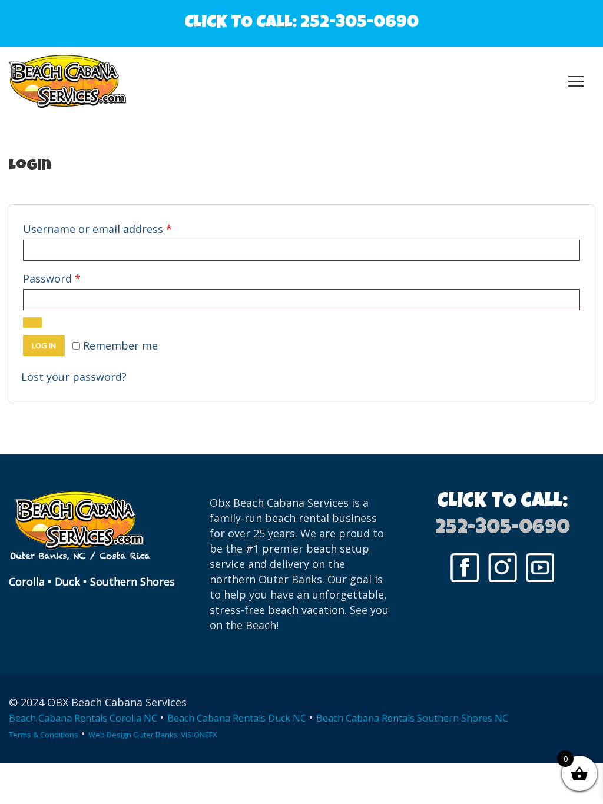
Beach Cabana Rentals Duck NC (236, 718)
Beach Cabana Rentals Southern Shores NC (412, 718)
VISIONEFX (199, 734)
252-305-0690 (359, 23)
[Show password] (32, 322)
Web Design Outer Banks (133, 734)
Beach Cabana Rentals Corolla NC (83, 718)
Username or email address (120, 228)
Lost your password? (74, 377)
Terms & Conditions (43, 734)
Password (74, 278)
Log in (44, 345)
